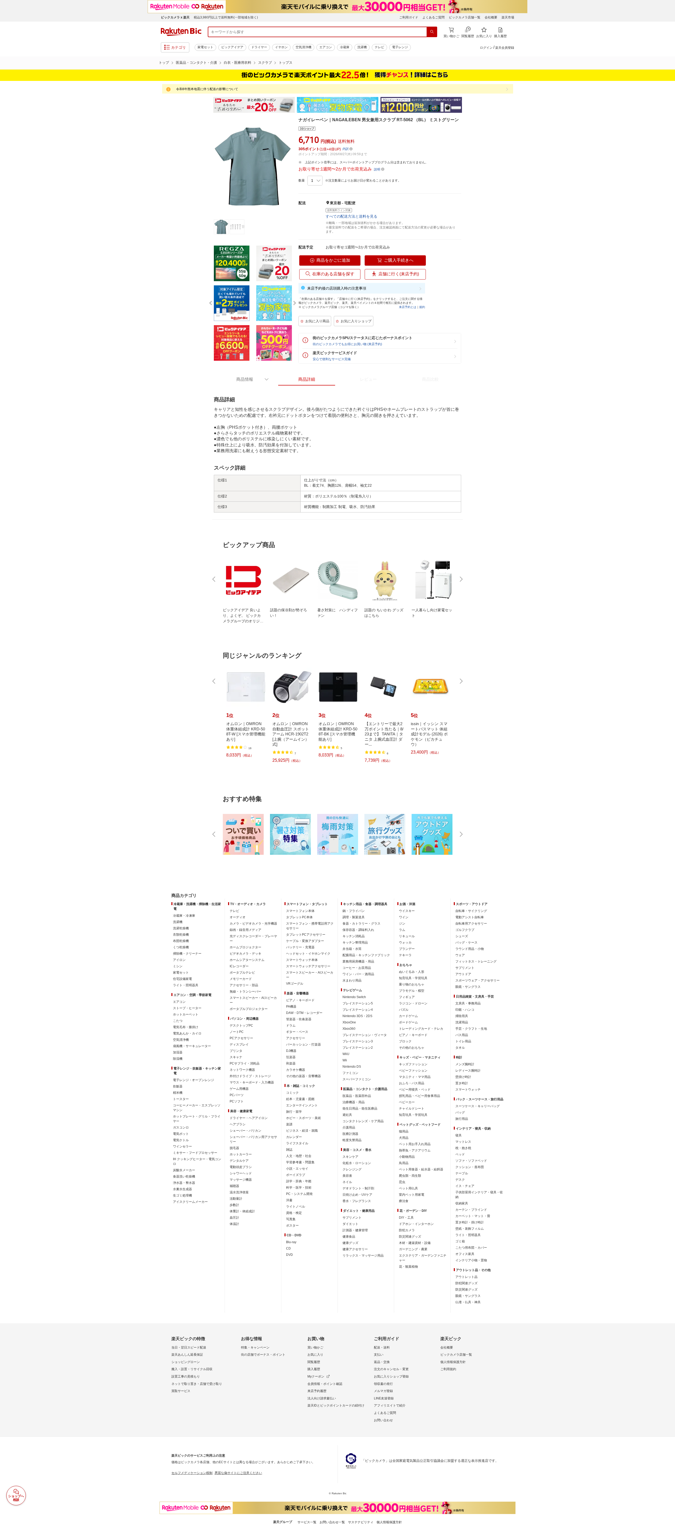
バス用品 (461, 1035)
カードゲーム (408, 1016)
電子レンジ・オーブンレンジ (193, 1080)
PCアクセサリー (241, 1038)
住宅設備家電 (182, 979)
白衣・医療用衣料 (237, 63)
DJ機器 (291, 1051)
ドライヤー (259, 47)
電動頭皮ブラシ (241, 1167)
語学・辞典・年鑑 (298, 1181)
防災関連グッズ (410, 1236)
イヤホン (281, 47)
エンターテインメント (302, 1105)
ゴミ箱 (460, 1241)
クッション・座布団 (469, 1167)
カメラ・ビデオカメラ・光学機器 (253, 923)
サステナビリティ (360, 1522)
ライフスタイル (297, 1143)
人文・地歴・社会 (298, 1156)
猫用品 (403, 1131)
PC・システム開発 (299, 1194)
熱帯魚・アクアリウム (415, 1150)
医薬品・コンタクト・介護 (196, 63)
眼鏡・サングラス (468, 987)
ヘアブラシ (237, 1124)
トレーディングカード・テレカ (421, 1029)
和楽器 (291, 1063)
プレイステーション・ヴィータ (365, 1035)
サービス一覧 (306, 1522)
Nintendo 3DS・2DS (357, 1016)
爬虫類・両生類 (410, 1176)
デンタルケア (239, 1161)
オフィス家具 (464, 1254)
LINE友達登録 (384, 1398)
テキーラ (405, 955)
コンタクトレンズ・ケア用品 (363, 1121)
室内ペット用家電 (411, 1195)
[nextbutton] (460, 579)
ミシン (177, 966)
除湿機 (177, 1059)
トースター (181, 1099)
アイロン (179, 960)
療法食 (403, 1201)
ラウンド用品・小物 (469, 949)
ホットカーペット (185, 1014)
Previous (208, 105)
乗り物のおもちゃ (411, 984)
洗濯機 (362, 47)
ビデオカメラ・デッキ (245, 953)
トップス (285, 63)
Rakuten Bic (181, 32)
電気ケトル (181, 1140)
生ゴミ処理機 (182, 1195)
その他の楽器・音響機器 (303, 1076)
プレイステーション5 (358, 1003)
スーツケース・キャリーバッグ (477, 1106)
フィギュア (407, 997)
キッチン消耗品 (354, 936)
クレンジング (352, 1169)
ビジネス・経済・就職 (302, 1130)
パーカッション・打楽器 (303, 1044)
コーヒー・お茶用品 (357, 968)
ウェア (460, 955)
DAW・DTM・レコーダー (304, 1013)
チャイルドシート (411, 1108)
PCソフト (237, 1101)
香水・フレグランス (357, 1201)
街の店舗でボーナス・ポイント (263, 1354)
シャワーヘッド (241, 1173)
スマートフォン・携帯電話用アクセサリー (310, 926)
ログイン (486, 48)
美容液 (347, 1176)
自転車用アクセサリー (471, 923)
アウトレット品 (466, 1277)
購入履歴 (313, 1369)
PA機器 (291, 1006)
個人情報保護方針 (453, 1362)
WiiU (346, 1054)
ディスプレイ (239, 1044)
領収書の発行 (383, 1384)
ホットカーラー (241, 1154)
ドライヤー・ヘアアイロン (249, 1118)
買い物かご (315, 1347)
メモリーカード (241, 979)
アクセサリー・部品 (244, 985)
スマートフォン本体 (300, 911)
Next (466, 105)
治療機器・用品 (354, 1102)
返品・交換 (382, 1362)
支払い (378, 1354)
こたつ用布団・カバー (471, 1247)
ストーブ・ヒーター (187, 1008)
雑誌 (289, 1149)
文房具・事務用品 (468, 1003)
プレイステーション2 (358, 1047)
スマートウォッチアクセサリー (308, 966)
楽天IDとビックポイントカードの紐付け (335, 1405)
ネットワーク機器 (242, 1070)
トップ (164, 63)
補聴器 (234, 1186)
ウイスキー (407, 911)
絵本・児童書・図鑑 (300, 1099)
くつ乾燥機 (181, 947)
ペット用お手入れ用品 (415, 1144)
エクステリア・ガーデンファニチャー (422, 1258)
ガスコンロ (181, 1127)
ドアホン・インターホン (416, 1224)
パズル (403, 1010)
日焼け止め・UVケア (357, 1195)
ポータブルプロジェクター (249, 1009)
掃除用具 (461, 1016)
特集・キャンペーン (255, 1347)
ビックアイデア (232, 47)
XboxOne (349, 1022)
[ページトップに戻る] (667, 885)
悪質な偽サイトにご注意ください (238, 1473)
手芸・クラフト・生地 (471, 1029)
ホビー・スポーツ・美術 (303, 1118)
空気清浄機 (303, 47)
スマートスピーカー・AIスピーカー (253, 1000)
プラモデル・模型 (411, 991)
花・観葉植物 (408, 1266)
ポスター (292, 1225)
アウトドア (463, 974)
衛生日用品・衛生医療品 (360, 1108)
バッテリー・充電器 (300, 947)
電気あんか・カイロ (187, 1033)
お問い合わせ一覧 (332, 1522)
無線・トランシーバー (245, 991)
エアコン (325, 47)
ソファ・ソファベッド (471, 1161)
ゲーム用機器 (239, 1089)
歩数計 (234, 1205)
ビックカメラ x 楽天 (175, 17)
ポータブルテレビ (242, 972)
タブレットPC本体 (299, 917)
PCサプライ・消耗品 (244, 1063)
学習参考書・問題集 (300, 1162)
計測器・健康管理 (355, 1230)
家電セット (205, 47)
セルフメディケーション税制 (192, 1473)
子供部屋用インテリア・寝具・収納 (479, 1194)
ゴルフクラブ (464, 930)
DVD (289, 1255)
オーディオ (237, 917)
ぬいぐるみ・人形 (411, 972)
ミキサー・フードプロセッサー (195, 1153)
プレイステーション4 (358, 1010)
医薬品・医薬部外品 (357, 1096)
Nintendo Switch (354, 997)
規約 (422, 307)
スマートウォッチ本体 (302, 960)
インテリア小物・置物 (471, 1260)
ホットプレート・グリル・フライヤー (196, 1119)
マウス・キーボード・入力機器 (252, 1082)
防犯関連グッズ (466, 1283)
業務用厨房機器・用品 (358, 961)
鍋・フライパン (354, 911)
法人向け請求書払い (321, 1398)
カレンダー (294, 1137)
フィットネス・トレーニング (475, 961)
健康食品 (349, 1236)
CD (288, 1248)
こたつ (177, 1021)
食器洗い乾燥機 (184, 1176)
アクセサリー (295, 1038)
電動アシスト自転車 (469, 917)
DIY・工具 (406, 1217)
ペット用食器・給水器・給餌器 (421, 1169)
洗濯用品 (461, 1022)
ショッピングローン (185, 1362)
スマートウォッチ (468, 1089)
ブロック (405, 1041)
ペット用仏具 (408, 1188)
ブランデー (407, 949)
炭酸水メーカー (184, 1170)
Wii (345, 1060)
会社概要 (491, 17)
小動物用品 (407, 1157)
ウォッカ (405, 942)
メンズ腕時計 (464, 1064)
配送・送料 (382, 1347)
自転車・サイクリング (471, 911)
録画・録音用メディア (245, 930)
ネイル (347, 1182)
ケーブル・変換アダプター (305, 941)
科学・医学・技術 (298, 1187)
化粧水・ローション (357, 1163)
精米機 (177, 1093)
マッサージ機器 (241, 1180)
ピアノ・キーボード (300, 1000)
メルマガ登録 (383, 1391)
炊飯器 (177, 1086)
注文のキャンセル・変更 (391, 1369)
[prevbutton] (214, 579)
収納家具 (461, 1203)
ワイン (403, 917)
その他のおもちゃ (411, 1047)
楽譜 (289, 1124)
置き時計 (461, 1083)
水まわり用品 (352, 980)
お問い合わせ (383, 1420)
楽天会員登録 (504, 48)
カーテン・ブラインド (471, 1210)
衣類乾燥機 (181, 934)
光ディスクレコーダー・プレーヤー (253, 938)
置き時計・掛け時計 (469, 1222)
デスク (460, 1180)
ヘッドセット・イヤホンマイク (308, 953)
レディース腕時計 (468, 1070)
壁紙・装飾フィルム (469, 1229)
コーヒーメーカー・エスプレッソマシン (196, 1108)
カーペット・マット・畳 (472, 1216)
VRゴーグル (294, 983)
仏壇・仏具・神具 (468, 1302)
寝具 (458, 1135)
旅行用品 (461, 1119)
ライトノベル (295, 1206)
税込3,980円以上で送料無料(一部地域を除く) (226, 17)
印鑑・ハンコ (464, 1010)
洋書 (289, 1200)
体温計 (234, 1224)
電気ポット (181, 1134)
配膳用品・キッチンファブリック (366, 955)
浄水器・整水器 (184, 1183)
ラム (402, 930)
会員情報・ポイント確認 (324, 1384)
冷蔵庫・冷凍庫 (184, 915)
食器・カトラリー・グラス (361, 923)
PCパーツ (237, 1095)
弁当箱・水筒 (352, 949)
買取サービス (180, 1391)
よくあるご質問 (433, 17)
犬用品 (403, 1138)
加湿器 (177, 1052)
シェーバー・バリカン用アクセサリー (253, 1139)
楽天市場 (508, 17)
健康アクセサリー (355, 1249)
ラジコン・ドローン (413, 1003)
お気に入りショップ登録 (391, 1376)
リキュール (407, 936)
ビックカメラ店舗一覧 (464, 17)
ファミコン (350, 1073)
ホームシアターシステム (247, 960)
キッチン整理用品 (355, 942)
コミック (292, 1093)
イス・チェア (464, 1186)
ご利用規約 (448, 1369)
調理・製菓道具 (354, 917)
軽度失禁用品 (352, 1140)
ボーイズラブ (295, 1175)
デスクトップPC (241, 1025)
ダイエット (350, 1224)
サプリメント (352, 1217)
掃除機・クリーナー (187, 953)
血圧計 (234, 1217)
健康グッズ (350, 1243)
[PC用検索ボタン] (432, 32)
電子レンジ (400, 47)
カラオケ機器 (295, 1070)
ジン (402, 923)
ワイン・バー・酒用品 (358, 974)
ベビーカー (407, 1102)
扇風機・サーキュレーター (192, 1046)
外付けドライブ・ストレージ (250, 1076)
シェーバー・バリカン (245, 1130)
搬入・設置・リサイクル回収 (192, 1369)
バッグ (460, 1112)
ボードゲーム (408, 1022)
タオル (460, 1047)
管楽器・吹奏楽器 (298, 1019)
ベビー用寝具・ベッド (415, 1089)
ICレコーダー (239, 966)
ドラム (291, 1025)
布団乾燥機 (181, 941)
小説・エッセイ (297, 1168)
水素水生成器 (182, 1189)
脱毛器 (234, 1148)
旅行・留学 (294, 1112)
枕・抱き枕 (463, 1148)
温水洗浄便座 (239, 1192)
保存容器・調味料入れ (358, 930)
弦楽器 (291, 1057)
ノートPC (237, 1032)
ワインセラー (182, 1146)
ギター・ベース (297, 1032)
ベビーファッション (413, 1070)
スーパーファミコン (357, 1079)
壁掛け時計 (463, 1077)
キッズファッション (413, 1064)
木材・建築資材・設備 (415, 1243)
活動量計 (236, 1198)
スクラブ (265, 63)
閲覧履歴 (313, 1362)
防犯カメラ (407, 1230)
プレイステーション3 (358, 1041)
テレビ (379, 47)
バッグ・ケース (466, 942)
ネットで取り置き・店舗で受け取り (196, 1384)
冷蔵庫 (344, 47)
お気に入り (315, 1354)
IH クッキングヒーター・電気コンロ (197, 1161)
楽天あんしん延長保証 (187, 1354)
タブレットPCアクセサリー (305, 934)
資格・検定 (294, 1213)
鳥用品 (403, 1163)
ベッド (460, 1154)
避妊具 (347, 1115)
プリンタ (236, 1051)
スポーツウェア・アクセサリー (477, 980)
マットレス (463, 1142)
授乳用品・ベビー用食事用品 (419, 1096)
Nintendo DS (352, 1066)
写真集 (291, 1219)
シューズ (461, 936)
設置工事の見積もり (185, 1376)
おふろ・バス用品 (411, 1083)
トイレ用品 (463, 1041)
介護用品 (349, 1127)
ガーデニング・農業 (413, 1249)
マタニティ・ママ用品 (415, 1077)
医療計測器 (350, 1134)
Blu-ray (291, 1242)
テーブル (461, 1173)
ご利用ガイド (408, 17)
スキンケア (350, 1157)
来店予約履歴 (316, 1391)
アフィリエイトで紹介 (390, 1405)
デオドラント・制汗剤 (358, 1188)
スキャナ (236, 1057)
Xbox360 (349, 1029)
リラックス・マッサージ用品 (363, 1255)
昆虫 (402, 1182)
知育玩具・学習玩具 (413, 978)
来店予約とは (407, 307)
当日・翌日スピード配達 (188, 1347)
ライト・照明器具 (185, 985)
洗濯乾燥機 (181, 928)
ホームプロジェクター (245, 947)
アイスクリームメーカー (190, 1202)
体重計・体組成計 (242, 1211)
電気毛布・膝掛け (185, 1027)
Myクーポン (315, 1376)
